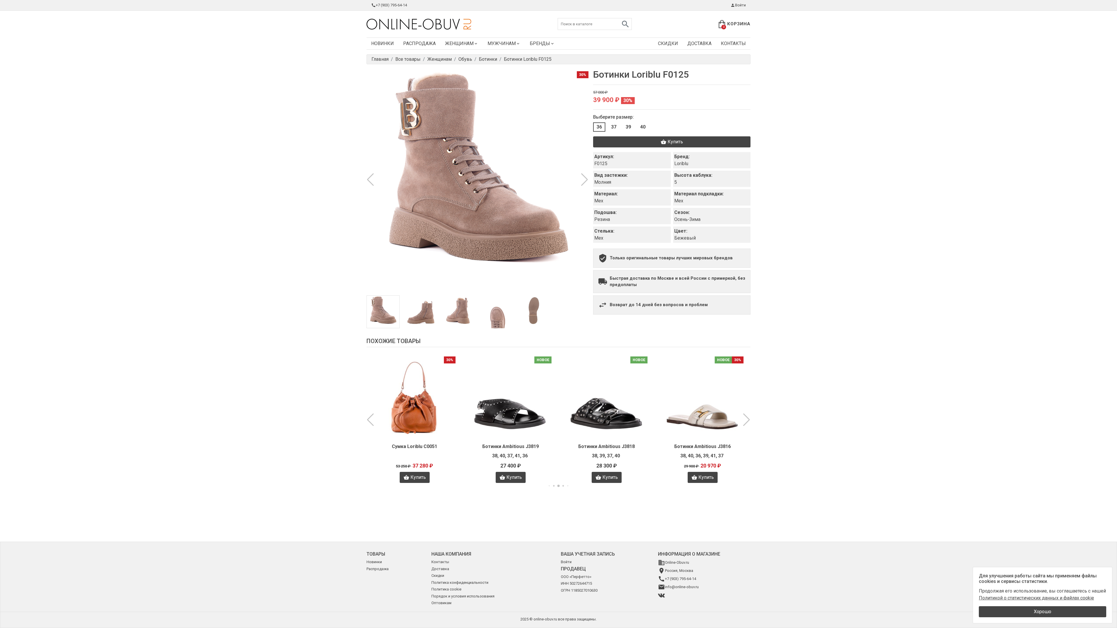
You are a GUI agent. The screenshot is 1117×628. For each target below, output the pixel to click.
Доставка (699, 43)
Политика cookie (446, 589)
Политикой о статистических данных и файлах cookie (1036, 598)
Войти (740, 5)
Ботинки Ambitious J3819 (510, 446)
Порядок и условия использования (463, 596)
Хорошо (1042, 611)
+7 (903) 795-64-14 (391, 5)
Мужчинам (502, 43)
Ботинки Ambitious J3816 (702, 446)
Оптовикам (441, 603)
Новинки (382, 43)
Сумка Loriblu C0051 (414, 446)
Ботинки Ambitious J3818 (606, 446)
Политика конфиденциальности (459, 582)
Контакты (733, 43)
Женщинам (459, 43)
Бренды (540, 43)
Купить (675, 141)
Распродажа (419, 43)
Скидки (668, 43)
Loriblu (681, 163)
